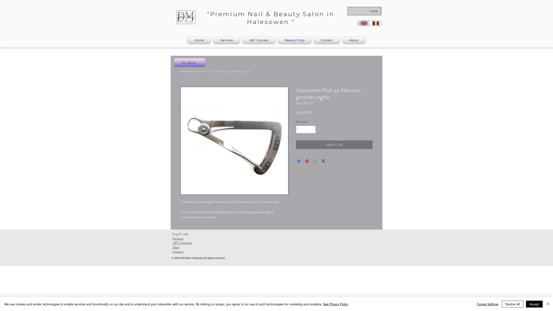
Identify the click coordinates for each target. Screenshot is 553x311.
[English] (363, 23)
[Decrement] (299, 129)
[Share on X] (323, 161)
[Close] (547, 304)
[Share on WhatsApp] (315, 161)
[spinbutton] (306, 129)
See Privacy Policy (335, 304)
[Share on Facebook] (298, 161)
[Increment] (312, 129)
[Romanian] (375, 23)
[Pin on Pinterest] (307, 161)
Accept (534, 304)
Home (184, 71)
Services (178, 238)
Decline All (512, 304)
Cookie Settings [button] (487, 304)
